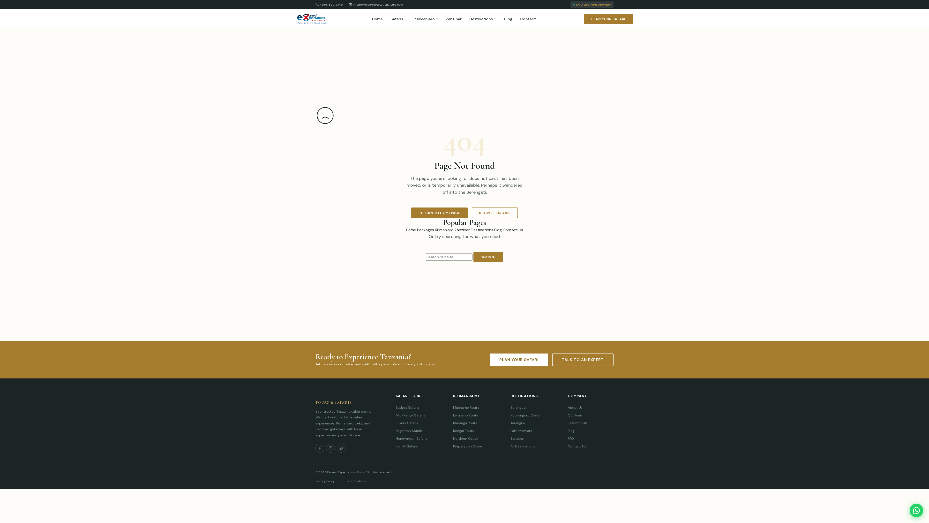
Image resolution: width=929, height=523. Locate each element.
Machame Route (466, 407)
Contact (528, 19)
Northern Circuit (466, 438)
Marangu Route (465, 423)
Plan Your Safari (608, 19)
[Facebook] (319, 448)
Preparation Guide (467, 446)
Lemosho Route (465, 415)
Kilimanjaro (424, 19)
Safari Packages (420, 229)
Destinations (481, 19)
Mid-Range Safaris (410, 415)
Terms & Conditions (353, 481)
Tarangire (517, 423)
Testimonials (578, 423)
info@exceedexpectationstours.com (378, 5)
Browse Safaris (494, 213)
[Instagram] (330, 448)
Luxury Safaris (407, 423)
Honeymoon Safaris (411, 438)
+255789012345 (331, 5)
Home (377, 19)
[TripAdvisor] (341, 448)
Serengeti (518, 407)
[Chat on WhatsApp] (916, 510)
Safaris (396, 19)
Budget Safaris (407, 407)
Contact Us (513, 229)
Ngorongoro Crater (525, 415)
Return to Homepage (439, 213)
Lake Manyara (521, 431)
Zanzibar (454, 19)
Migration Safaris (409, 431)
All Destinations (522, 446)
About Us (575, 407)
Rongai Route (463, 431)
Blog (508, 19)
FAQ (571, 438)
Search (488, 257)
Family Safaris (407, 446)
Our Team (575, 415)
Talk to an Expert (583, 359)
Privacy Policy (325, 481)
